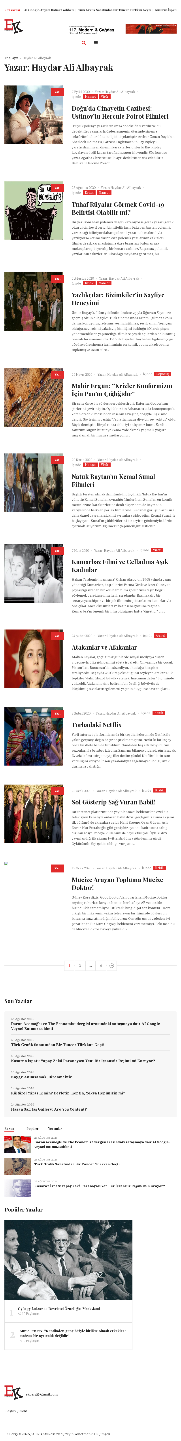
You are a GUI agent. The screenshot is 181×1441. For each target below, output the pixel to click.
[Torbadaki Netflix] (33, 736)
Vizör (105, 97)
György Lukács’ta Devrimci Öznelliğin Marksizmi (59, 1308)
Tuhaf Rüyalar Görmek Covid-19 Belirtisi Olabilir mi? (118, 208)
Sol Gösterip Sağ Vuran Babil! (114, 802)
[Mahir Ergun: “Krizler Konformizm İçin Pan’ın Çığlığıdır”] (33, 397)
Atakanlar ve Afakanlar (104, 647)
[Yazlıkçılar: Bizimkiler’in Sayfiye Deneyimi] (33, 301)
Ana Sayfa (11, 58)
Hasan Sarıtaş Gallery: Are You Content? (49, 1109)
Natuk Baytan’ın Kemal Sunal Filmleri (113, 480)
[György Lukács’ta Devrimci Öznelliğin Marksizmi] (68, 1260)
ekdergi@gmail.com (42, 1394)
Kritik (89, 193)
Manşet (90, 97)
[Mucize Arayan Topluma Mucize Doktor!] (33, 891)
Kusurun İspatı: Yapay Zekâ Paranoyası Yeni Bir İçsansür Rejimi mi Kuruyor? (83, 1061)
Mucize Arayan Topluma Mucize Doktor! (117, 883)
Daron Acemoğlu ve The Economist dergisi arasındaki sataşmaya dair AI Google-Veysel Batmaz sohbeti (86, 1026)
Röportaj (162, 374)
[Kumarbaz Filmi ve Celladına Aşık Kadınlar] (33, 573)
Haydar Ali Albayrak (120, 92)
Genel (160, 635)
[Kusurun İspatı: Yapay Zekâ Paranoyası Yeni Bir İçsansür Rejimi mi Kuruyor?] (17, 1188)
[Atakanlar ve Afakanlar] (33, 658)
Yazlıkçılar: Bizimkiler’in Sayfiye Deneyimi (118, 299)
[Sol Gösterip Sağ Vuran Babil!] (33, 814)
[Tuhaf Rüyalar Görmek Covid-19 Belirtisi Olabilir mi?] (33, 210)
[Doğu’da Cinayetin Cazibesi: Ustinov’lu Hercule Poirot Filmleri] (33, 114)
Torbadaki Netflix (97, 724)
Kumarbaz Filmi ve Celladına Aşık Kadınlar (120, 565)
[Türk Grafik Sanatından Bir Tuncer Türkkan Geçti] (17, 1166)
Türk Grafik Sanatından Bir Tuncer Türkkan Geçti (93, 10)
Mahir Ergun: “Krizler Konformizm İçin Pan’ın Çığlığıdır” (122, 389)
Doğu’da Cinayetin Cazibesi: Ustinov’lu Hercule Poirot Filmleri (120, 112)
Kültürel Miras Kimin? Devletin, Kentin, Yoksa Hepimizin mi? (68, 1093)
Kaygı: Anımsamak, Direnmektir (41, 1077)
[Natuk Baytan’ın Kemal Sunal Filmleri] (33, 482)
